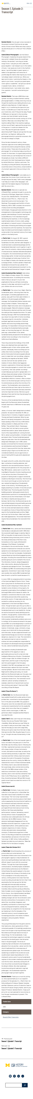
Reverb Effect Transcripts (11, 1017)
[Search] (25, 1085)
